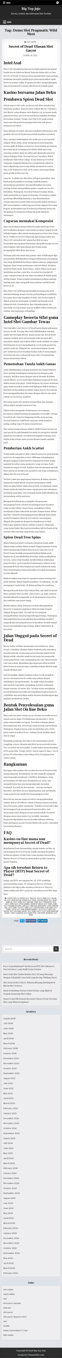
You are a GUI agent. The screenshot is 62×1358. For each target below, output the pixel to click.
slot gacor (8, 1312)
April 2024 (8, 1158)
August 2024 (9, 1138)
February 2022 (10, 1273)
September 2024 (11, 1133)
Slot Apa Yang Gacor (18, 911)
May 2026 (8, 1033)
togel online (9, 1294)
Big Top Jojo (31, 9)
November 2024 (11, 1123)
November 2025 (11, 1063)
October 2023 (10, 1188)
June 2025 (8, 1088)
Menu (8, 2)
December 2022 (11, 1238)
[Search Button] (57, 2)
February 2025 (10, 1108)
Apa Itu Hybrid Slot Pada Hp (24, 898)
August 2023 (9, 1198)
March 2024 (9, 1163)
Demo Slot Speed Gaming (20, 904)
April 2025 (8, 1098)
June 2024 (8, 1148)
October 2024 (10, 1128)
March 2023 (9, 1223)
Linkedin (44, 920)
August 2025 (9, 1078)
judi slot (7, 1308)
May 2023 (8, 1213)
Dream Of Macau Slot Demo (41, 904)
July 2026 (8, 1023)
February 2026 (10, 1048)
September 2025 (11, 1073)
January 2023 (10, 1233)
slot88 (6, 1326)
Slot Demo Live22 (34, 911)
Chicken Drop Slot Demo (47, 900)
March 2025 (9, 1103)
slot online (8, 1289)
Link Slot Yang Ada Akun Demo (34, 905)
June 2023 (8, 1208)
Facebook (32, 920)
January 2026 (10, 1053)
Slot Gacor (31, 42)
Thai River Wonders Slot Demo (43, 914)
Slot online (8, 1335)
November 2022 (11, 1243)
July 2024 (8, 1143)
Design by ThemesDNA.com (31, 1355)
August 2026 (9, 1018)
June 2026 (8, 1028)
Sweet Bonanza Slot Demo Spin (23, 913)
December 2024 (11, 1118)
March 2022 (9, 1268)
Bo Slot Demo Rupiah (13, 900)
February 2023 (10, 1228)
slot (5, 1299)
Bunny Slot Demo (29, 900)
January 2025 (10, 1113)
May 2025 (8, 1093)
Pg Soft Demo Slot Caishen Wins (31, 907)
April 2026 (8, 1038)
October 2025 (10, 1068)
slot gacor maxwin (12, 1303)
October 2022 (10, 1248)
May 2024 (8, 1153)
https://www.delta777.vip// (15, 1330)
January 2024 (10, 1173)
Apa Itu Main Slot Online (47, 898)
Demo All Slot (11, 902)
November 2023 (11, 1183)
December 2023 (11, 1178)
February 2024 (10, 1168)
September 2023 (11, 1193)
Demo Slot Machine (25, 902)
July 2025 (8, 1083)
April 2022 (8, 1263)
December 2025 (11, 1058)
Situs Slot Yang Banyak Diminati (24, 909)
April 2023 (8, 1218)
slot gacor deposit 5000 (14, 1317)
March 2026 (9, 1043)
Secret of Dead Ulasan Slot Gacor (31, 48)
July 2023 (8, 1203)
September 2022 (11, 1253)
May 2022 (8, 1258)
